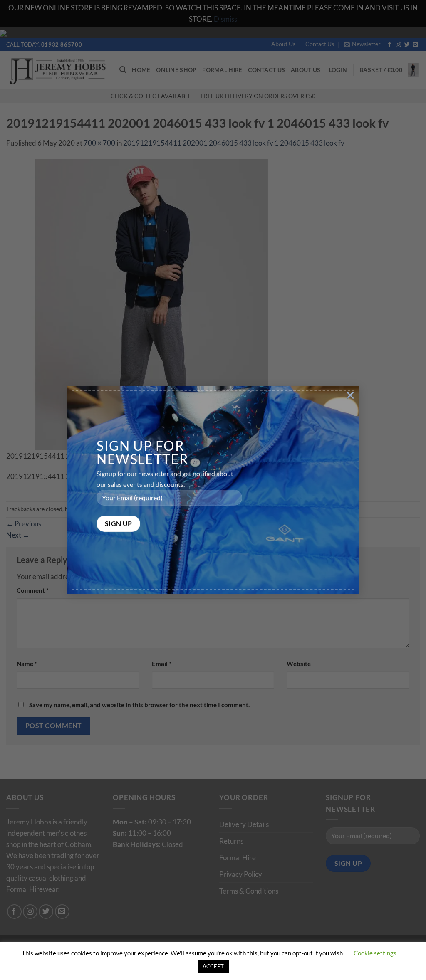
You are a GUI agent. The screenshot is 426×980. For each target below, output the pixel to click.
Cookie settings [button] (375, 953)
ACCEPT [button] (213, 966)
